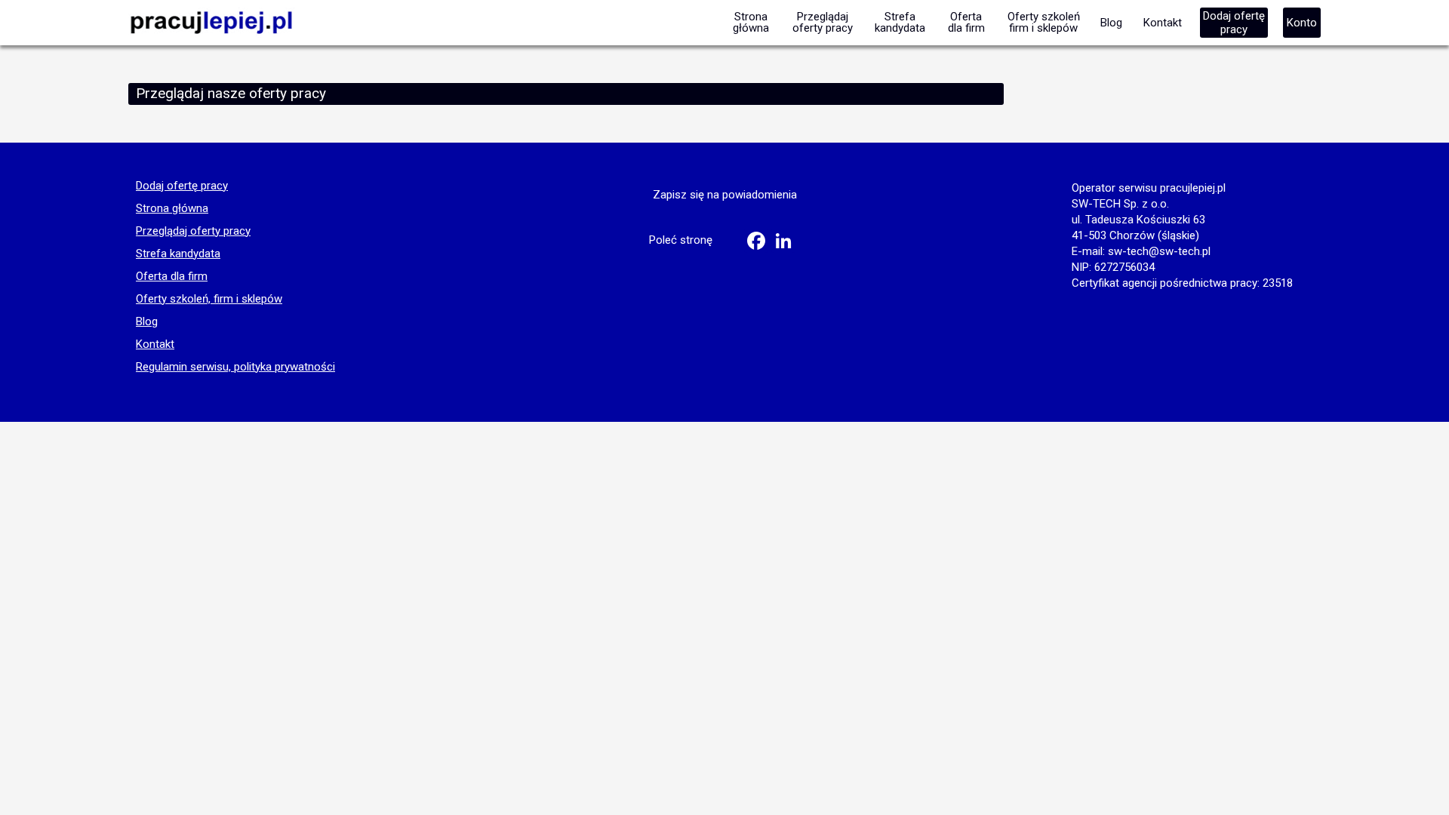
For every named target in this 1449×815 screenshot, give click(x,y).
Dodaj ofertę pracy (182, 186)
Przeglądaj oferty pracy (193, 232)
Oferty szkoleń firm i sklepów (1044, 22)
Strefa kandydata (178, 254)
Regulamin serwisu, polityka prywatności (235, 367)
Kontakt (155, 345)
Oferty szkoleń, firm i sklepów (209, 300)
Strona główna (172, 209)
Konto (1302, 22)
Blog (147, 322)
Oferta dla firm (172, 277)
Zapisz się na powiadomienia (725, 194)
